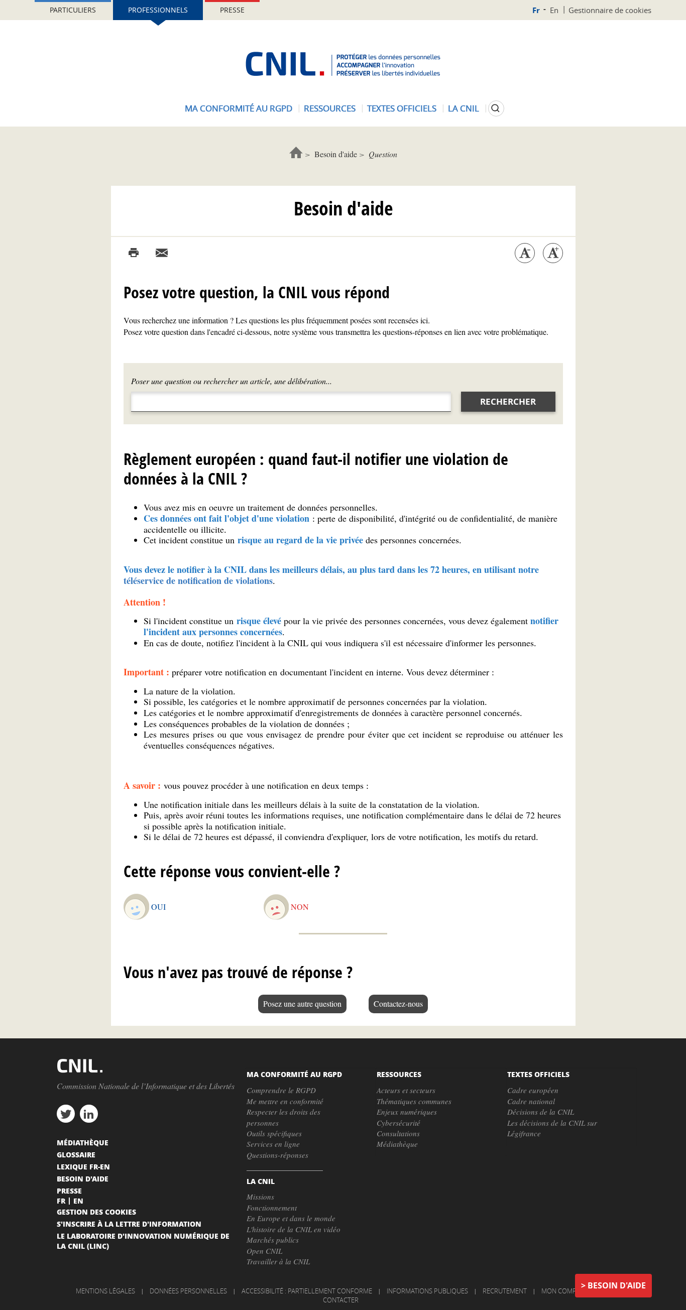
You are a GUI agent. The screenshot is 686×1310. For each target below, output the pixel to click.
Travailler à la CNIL (278, 1261)
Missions (260, 1197)
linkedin (89, 1114)
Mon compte (562, 1290)
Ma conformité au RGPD (238, 108)
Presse (232, 10)
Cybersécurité (398, 1123)
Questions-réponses (277, 1155)
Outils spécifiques (274, 1133)
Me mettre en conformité (285, 1101)
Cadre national (531, 1101)
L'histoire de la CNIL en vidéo (293, 1229)
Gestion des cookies (96, 1212)
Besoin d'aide (335, 154)
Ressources (330, 108)
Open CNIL (264, 1251)
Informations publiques (427, 1290)
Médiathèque (397, 1144)
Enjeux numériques (407, 1112)
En (554, 10)
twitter (66, 1114)
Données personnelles (188, 1290)
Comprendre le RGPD (281, 1090)
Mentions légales (105, 1290)
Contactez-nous (398, 1003)
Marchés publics (273, 1240)
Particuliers (73, 10)
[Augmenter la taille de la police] (553, 253)
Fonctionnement (272, 1208)
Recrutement (505, 1290)
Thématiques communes (414, 1101)
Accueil (296, 152)
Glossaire (76, 1154)
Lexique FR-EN (83, 1166)
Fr (536, 10)
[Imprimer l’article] (134, 253)
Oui (158, 906)
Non (300, 906)
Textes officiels (401, 108)
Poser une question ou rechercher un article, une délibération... (231, 381)
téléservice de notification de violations (198, 580)
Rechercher (508, 401)
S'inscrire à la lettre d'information (129, 1224)
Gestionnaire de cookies (609, 10)
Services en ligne (273, 1144)
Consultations (398, 1133)
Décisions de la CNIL (540, 1112)
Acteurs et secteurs (406, 1090)
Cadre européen (532, 1090)
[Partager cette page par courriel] (162, 253)
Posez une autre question (302, 1003)
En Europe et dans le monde (291, 1218)
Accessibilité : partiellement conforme (307, 1290)
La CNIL (463, 108)
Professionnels (158, 10)
